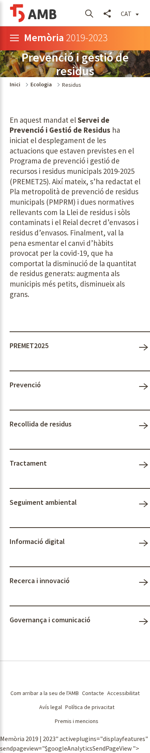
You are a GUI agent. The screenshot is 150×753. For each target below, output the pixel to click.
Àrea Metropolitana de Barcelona (41, 675)
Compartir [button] (107, 13)
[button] (130, 13)
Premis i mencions (76, 721)
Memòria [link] (66, 37)
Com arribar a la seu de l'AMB (44, 693)
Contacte (93, 693)
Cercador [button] (89, 13)
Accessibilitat (123, 693)
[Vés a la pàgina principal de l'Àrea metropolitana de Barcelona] (34, 13)
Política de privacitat (89, 707)
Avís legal (50, 707)
